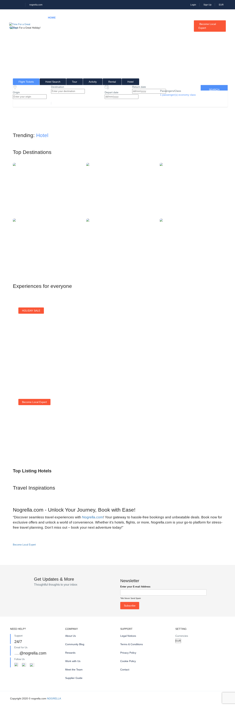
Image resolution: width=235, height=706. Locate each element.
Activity (107, 17)
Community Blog (74, 644)
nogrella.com (35, 4)
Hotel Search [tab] (52, 81)
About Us (70, 635)
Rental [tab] (112, 81)
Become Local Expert (207, 26)
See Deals (28, 363)
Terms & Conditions (131, 644)
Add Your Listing (31, 449)
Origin (16, 92)
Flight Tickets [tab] (26, 81)
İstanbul (46, 190)
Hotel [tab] (130, 81)
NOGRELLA (54, 698)
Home (52, 17)
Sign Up (207, 4)
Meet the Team (74, 669)
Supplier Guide (73, 677)
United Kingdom (193, 245)
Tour (88, 17)
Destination (57, 86)
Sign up (136, 361)
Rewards (70, 652)
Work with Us (72, 661)
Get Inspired (194, 356)
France (120, 190)
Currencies (181, 635)
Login (193, 4)
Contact (124, 669)
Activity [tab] (93, 81)
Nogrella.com (92, 517)
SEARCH (214, 89)
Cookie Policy (128, 661)
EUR (221, 4)
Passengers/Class (170, 90)
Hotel (70, 17)
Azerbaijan (193, 190)
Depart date (111, 92)
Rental (128, 17)
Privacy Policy (128, 652)
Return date (139, 86)
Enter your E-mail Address (135, 586)
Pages (52, 34)
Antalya (120, 245)
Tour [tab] (74, 81)
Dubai (46, 245)
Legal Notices (128, 635)
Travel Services (155, 17)
